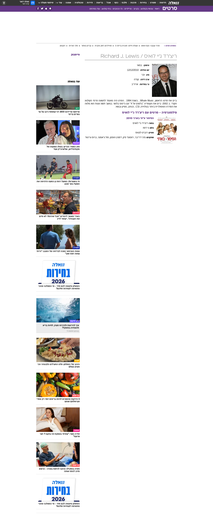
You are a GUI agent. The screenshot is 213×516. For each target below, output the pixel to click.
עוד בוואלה (74, 81)
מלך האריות (73, 46)
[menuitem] (161, 2)
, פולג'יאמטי (104, 137)
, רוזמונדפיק (129, 137)
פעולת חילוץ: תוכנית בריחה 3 (126, 46)
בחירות (143, 3)
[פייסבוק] (38, 8)
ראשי (157, 9)
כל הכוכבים (118, 9)
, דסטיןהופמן (116, 137)
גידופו (146, 128)
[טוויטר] (42, 8)
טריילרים (128, 9)
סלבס (124, 3)
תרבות (133, 3)
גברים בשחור (86, 46)
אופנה (68, 3)
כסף (116, 3)
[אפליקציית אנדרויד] (50, 8)
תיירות (90, 3)
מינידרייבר (140, 137)
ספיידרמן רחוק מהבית (103, 46)
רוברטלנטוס (141, 132)
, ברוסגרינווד (91, 137)
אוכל (108, 3)
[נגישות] (4, 3)
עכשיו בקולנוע (147, 9)
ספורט (153, 3)
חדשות (163, 3)
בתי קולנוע (106, 9)
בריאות (99, 3)
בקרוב (136, 9)
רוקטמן (62, 46)
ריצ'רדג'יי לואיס (140, 123)
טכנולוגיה (79, 3)
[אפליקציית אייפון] (46, 8)
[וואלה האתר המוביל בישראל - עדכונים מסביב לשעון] (174, 2)
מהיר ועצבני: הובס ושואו (150, 46)
